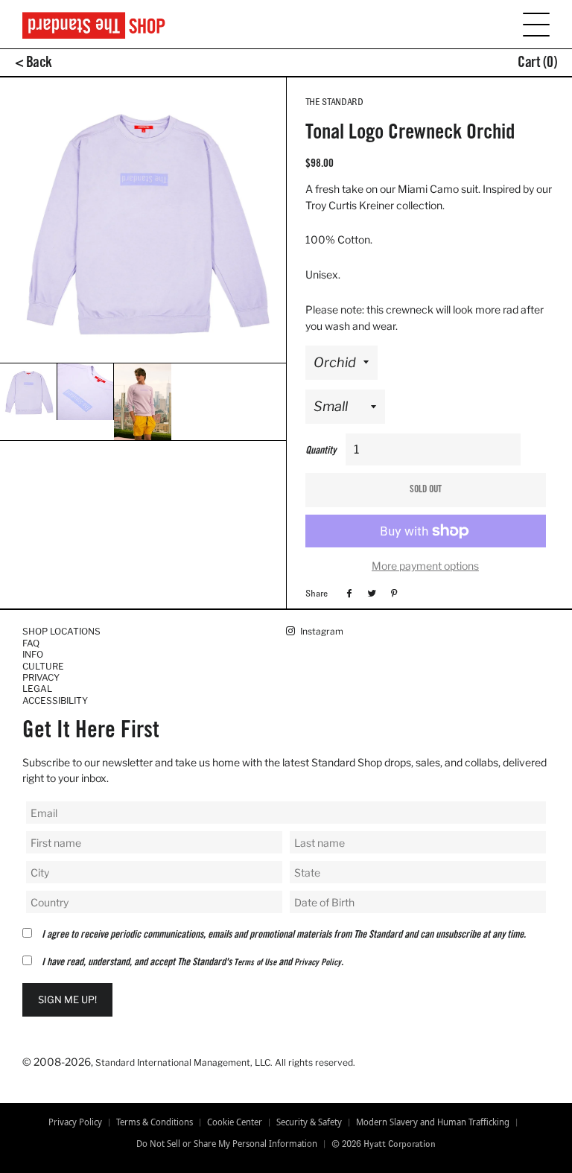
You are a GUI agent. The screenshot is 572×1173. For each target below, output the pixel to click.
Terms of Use (255, 963)
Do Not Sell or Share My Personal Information (226, 1144)
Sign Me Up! (67, 999)
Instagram (320, 631)
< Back (33, 64)
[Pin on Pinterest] (392, 593)
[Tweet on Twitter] (370, 593)
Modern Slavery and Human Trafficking (432, 1122)
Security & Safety (309, 1122)
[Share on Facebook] (347, 593)
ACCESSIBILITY (55, 700)
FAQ (30, 643)
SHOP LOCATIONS (61, 631)
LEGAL (37, 688)
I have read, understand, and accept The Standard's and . (192, 963)
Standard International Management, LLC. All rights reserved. (225, 1062)
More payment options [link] (425, 565)
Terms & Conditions (154, 1122)
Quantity (320, 451)
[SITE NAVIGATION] (527, 23)
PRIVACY (41, 677)
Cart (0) (537, 64)
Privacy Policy (317, 963)
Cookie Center (234, 1122)
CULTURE (43, 666)
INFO (32, 654)
